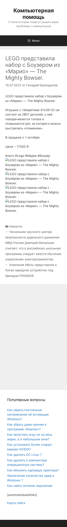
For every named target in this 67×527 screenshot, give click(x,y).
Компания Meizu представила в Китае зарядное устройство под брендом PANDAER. (31, 270)
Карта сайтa (16, 503)
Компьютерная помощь (33, 13)
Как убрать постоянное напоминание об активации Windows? (28, 414)
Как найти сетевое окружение (29, 486)
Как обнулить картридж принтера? (33, 470)
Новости (15, 226)
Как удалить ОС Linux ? (24, 454)
